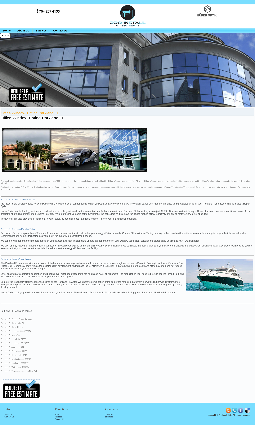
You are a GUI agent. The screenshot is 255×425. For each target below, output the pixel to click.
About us (8, 414)
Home (7, 30)
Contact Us (60, 30)
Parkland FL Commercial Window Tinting (18, 229)
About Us (23, 30)
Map (57, 414)
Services (41, 30)
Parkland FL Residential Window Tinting (18, 199)
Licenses (109, 417)
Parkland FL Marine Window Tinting (16, 259)
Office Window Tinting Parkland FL (30, 113)
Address (58, 417)
